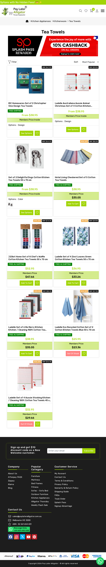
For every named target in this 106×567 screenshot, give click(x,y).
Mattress (35, 480)
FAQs (57, 495)
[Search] (80, 10)
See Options (26, 133)
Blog (10, 488)
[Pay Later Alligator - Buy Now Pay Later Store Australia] (14, 10)
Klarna (11, 484)
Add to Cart (73, 204)
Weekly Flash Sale (39, 505)
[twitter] (22, 536)
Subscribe (88, 451)
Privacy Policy (61, 484)
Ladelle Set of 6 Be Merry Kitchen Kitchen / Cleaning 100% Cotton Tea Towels (26, 330)
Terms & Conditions (64, 481)
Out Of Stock (73, 353)
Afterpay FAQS (15, 477)
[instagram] (16, 536)
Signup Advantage (63, 506)
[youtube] (28, 536)
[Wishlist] (86, 10)
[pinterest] (34, 536)
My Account (60, 473)
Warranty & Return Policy (66, 488)
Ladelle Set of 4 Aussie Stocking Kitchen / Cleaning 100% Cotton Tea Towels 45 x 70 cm (29, 400)
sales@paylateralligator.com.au (27, 516)
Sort (76, 62)
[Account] (97, 10)
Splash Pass (60, 502)
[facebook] (10, 536)
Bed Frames (37, 483)
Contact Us (60, 477)
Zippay (11, 481)
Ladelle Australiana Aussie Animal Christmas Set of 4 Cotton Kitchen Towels (73, 106)
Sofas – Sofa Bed (39, 491)
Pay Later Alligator (50, 563)
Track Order (60, 499)
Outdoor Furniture (39, 494)
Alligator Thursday (40, 501)
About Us (12, 473)
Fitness (35, 487)
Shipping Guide (62, 491)
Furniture (35, 476)
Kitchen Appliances (40, 498)
